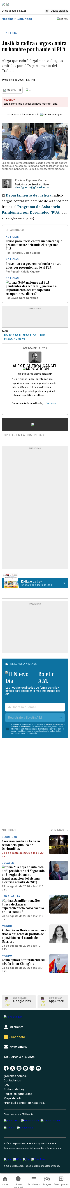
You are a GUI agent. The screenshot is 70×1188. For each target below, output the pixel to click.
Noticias (7, 19)
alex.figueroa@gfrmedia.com (32, 187)
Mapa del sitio (13, 1098)
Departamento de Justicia (29, 195)
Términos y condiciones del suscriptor (24, 1148)
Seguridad (24, 19)
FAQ (6, 1085)
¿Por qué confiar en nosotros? (25, 1102)
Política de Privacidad (54, 725)
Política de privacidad (15, 1143)
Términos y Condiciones (20, 727)
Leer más (51, 403)
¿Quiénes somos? (15, 1076)
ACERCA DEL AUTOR (34, 348)
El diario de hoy (14, 1089)
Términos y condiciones (41, 1143)
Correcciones (53, 1148)
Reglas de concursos (18, 1094)
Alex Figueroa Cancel (35, 366)
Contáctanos (12, 1080)
